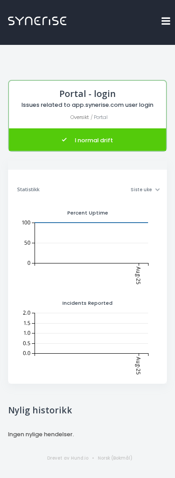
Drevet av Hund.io (67, 458)
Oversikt (79, 117)
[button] (166, 21)
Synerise (37, 21)
